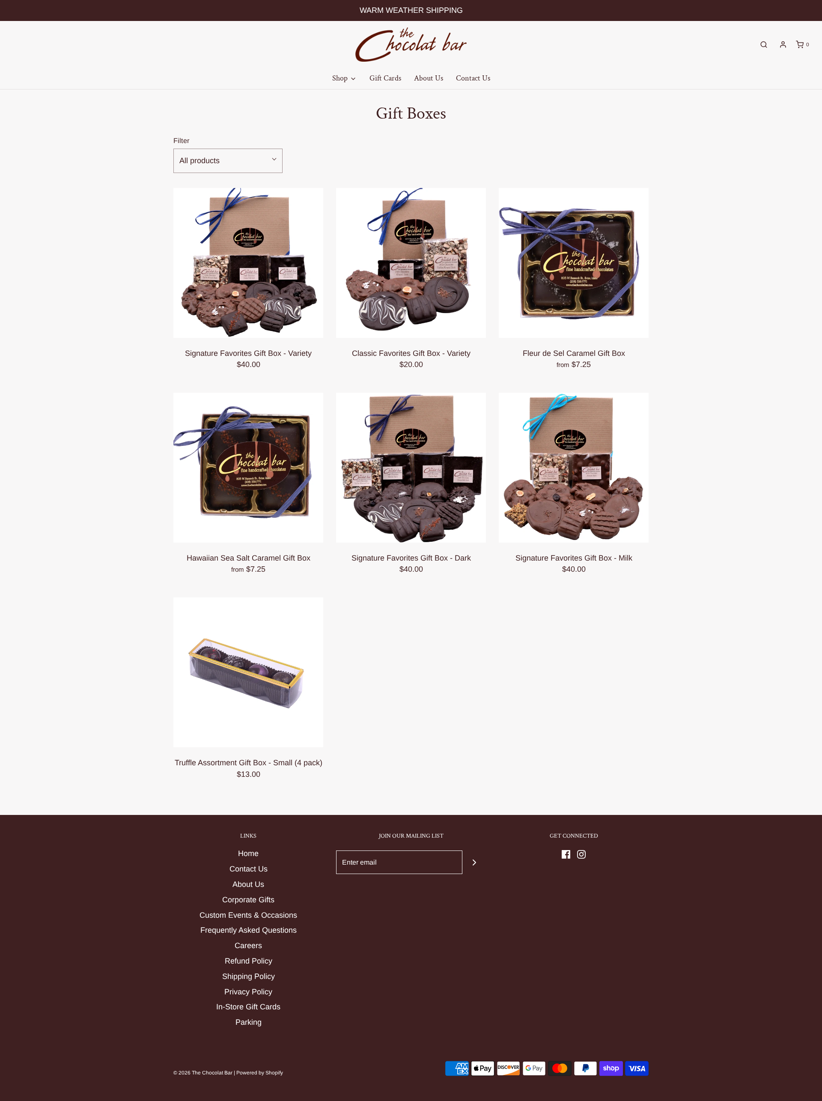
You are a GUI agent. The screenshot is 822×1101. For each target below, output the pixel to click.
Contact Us (473, 78)
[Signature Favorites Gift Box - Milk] (574, 468)
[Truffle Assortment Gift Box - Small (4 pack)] (248, 672)
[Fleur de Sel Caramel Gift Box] (574, 263)
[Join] (474, 862)
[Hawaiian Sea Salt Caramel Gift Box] (248, 468)
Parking (248, 1022)
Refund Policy (248, 961)
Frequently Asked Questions (248, 930)
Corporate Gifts (248, 899)
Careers (248, 945)
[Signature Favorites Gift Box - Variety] (248, 263)
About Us (428, 78)
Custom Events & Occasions (248, 915)
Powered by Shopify (259, 1073)
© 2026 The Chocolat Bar (202, 1073)
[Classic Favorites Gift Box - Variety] (411, 263)
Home (248, 853)
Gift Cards (385, 78)
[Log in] (783, 44)
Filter (181, 140)
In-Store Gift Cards (248, 1007)
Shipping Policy (248, 976)
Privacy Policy (248, 992)
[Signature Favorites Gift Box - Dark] (411, 468)
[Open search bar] (763, 44)
